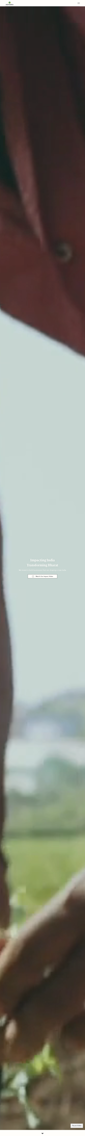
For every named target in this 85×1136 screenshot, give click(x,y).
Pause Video (76, 1126)
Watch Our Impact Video (44, 576)
